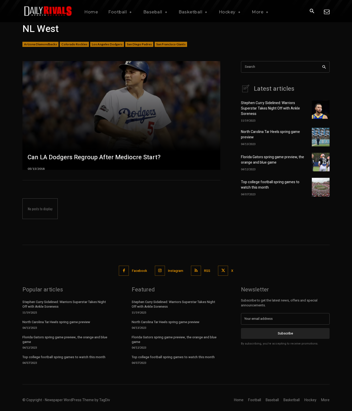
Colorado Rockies (74, 44)
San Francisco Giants (171, 44)
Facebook (139, 270)
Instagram (175, 270)
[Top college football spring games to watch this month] (321, 187)
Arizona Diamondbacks (40, 44)
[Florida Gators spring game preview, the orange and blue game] (321, 162)
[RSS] (196, 271)
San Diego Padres (139, 44)
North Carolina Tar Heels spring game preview (56, 322)
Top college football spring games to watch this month (63, 357)
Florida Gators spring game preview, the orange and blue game (272, 159)
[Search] (324, 67)
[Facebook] (124, 271)
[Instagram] (160, 271)
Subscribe (285, 333)
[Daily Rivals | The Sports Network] (48, 11)
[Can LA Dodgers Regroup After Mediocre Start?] (121, 115)
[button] (312, 11)
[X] (223, 271)
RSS (207, 270)
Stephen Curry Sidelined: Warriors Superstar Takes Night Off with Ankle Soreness (270, 108)
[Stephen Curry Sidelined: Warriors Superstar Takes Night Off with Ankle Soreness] (321, 109)
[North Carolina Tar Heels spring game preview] (321, 137)
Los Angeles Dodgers (107, 44)
